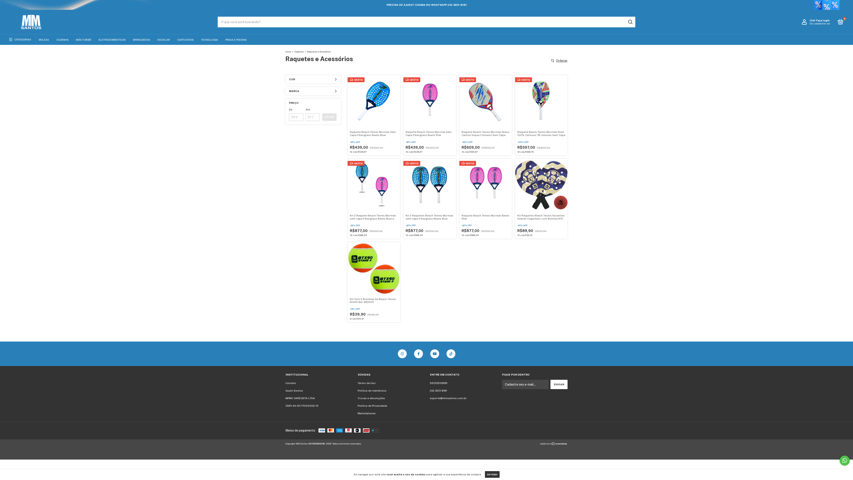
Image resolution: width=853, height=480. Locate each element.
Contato (290, 383)
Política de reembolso (372, 390)
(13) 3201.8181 (438, 390)
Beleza (44, 39)
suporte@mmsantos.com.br (448, 398)
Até (308, 109)
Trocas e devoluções (371, 398)
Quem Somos (294, 390)
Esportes (299, 51)
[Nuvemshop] (554, 444)
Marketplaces (367, 413)
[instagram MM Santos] (402, 353)
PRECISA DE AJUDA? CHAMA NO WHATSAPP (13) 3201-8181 (427, 4)
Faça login (822, 20)
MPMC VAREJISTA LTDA (300, 398)
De (290, 109)
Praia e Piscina (236, 39)
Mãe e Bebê (83, 39)
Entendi (492, 474)
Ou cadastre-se (820, 23)
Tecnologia (209, 39)
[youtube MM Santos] (434, 353)
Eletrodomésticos (112, 39)
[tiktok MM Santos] (450, 353)
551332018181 (438, 383)
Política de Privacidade (372, 405)
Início (288, 51)
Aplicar (329, 117)
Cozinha (62, 39)
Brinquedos (141, 39)
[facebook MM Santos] (418, 353)
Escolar (163, 39)
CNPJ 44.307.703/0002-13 (301, 405)
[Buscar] (630, 22)
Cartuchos (185, 39)
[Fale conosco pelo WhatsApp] (845, 461)
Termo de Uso (367, 383)
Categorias (22, 39)
